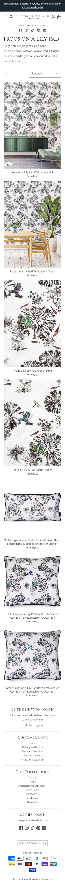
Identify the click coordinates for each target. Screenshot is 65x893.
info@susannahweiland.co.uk (32, 821)
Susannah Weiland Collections (36, 879)
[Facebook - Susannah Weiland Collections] (20, 30)
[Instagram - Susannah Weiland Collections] (26, 30)
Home (21, 25)
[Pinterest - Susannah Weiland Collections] (38, 30)
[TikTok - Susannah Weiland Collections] (32, 30)
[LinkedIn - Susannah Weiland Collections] (44, 30)
